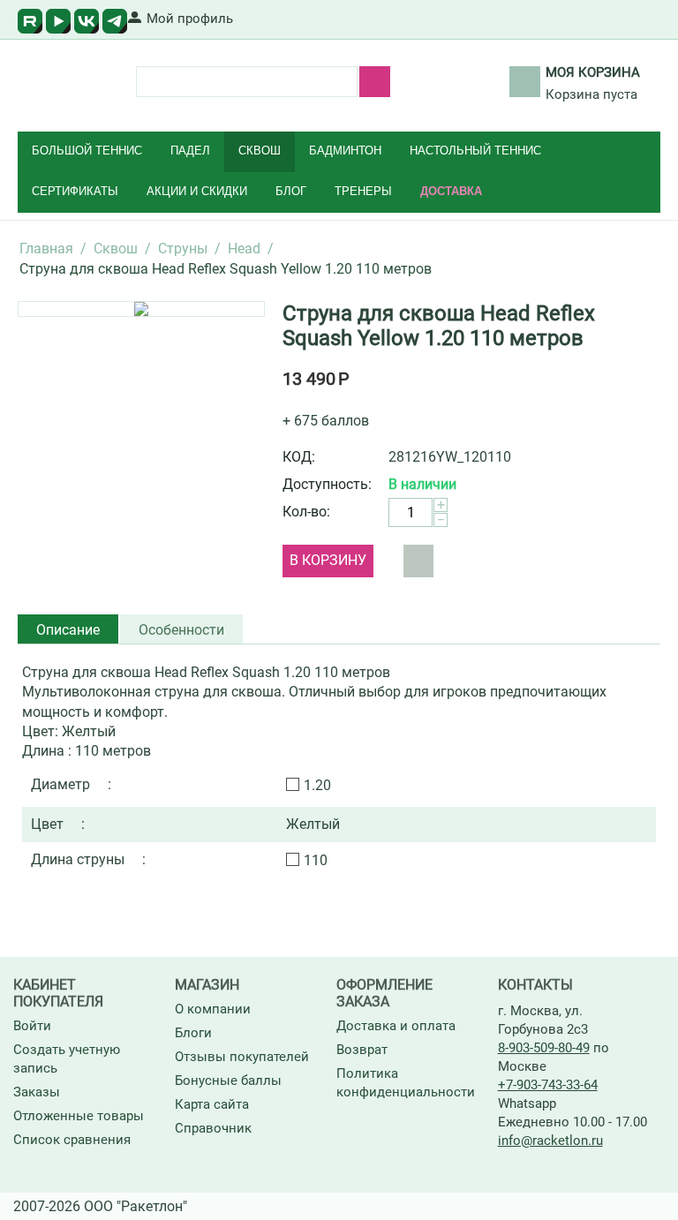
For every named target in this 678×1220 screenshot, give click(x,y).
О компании (213, 1009)
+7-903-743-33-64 (548, 1085)
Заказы (36, 1092)
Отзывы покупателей (242, 1057)
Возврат (362, 1050)
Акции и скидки (197, 191)
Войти (32, 1026)
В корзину (328, 560)
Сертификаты (75, 191)
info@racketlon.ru (550, 1140)
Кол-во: (306, 511)
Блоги (193, 1033)
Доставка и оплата (396, 1026)
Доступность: (327, 484)
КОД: (298, 456)
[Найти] (374, 81)
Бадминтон (345, 150)
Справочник (213, 1128)
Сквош (259, 150)
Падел (190, 150)
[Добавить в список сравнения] (418, 561)
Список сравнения (72, 1140)
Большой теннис (87, 150)
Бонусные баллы (228, 1080)
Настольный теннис (475, 150)
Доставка (451, 191)
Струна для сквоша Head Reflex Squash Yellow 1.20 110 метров (438, 325)
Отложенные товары (78, 1116)
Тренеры (363, 191)
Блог (290, 191)
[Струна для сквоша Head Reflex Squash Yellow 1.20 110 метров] (141, 309)
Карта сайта (212, 1104)
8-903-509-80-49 (544, 1048)
